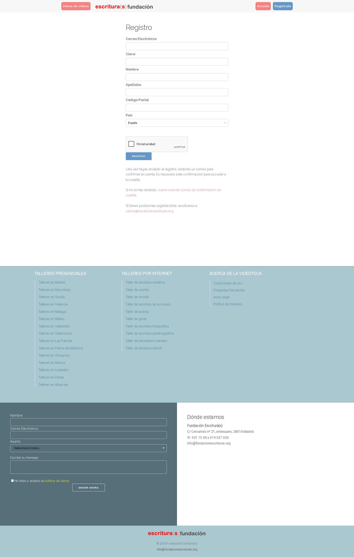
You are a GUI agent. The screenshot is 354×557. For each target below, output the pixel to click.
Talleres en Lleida (51, 377)
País (129, 115)
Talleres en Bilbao (51, 319)
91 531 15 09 (197, 438)
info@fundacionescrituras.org (208, 443)
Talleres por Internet (146, 273)
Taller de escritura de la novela (148, 304)
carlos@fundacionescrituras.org (149, 211)
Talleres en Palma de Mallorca (61, 348)
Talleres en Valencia (53, 304)
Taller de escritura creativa (145, 282)
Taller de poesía (137, 312)
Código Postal (137, 100)
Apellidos (133, 85)
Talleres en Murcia (52, 363)
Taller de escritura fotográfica (147, 326)
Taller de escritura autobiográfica (150, 333)
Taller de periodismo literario (146, 341)
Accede (263, 6)
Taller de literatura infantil (144, 348)
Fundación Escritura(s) (205, 426)
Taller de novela (137, 297)
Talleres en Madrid (52, 282)
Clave (130, 54)
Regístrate (283, 6)
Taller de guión (136, 319)
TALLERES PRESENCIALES (60, 273)
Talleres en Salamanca (55, 333)
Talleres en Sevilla (52, 297)
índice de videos (76, 6)
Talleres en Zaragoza (54, 355)
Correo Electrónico (141, 39)
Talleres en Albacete (53, 385)
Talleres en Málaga (52, 312)
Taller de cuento (137, 290)
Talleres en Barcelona (54, 290)
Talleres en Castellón (54, 370)
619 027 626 (219, 438)
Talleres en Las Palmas (55, 341)
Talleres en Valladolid (54, 326)
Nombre (132, 69)
